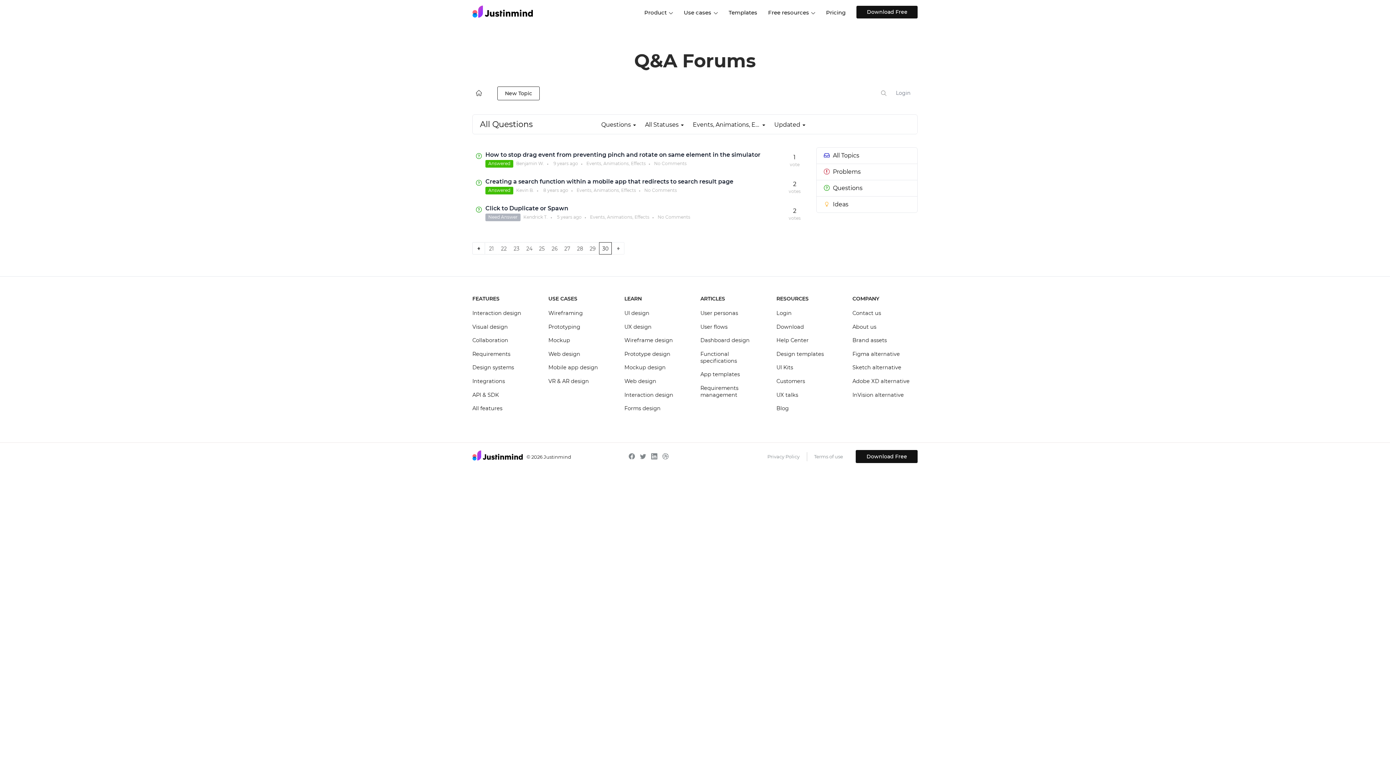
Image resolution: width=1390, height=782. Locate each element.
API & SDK (485, 395)
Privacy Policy (783, 456)
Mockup (559, 340)
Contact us (866, 313)
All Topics (846, 155)
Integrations (488, 381)
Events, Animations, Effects (616, 163)
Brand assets (869, 340)
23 (516, 248)
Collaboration (490, 340)
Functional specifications (718, 358)
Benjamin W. (530, 163)
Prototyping (564, 327)
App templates (720, 374)
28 (580, 248)
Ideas (840, 204)
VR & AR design (568, 381)
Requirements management (719, 392)
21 (491, 248)
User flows (714, 327)
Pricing (836, 12)
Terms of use (828, 456)
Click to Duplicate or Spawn (526, 208)
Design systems (493, 367)
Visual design (490, 327)
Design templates (800, 354)
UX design (638, 327)
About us (864, 327)
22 (504, 248)
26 (555, 248)
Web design (564, 354)
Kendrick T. (535, 217)
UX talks (787, 395)
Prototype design (647, 354)
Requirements (491, 354)
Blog (782, 408)
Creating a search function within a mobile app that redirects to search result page (609, 181)
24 (529, 248)
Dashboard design (725, 340)
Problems (847, 171)
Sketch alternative (876, 367)
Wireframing (565, 313)
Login (903, 93)
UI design (636, 313)
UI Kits (784, 367)
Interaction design (496, 313)
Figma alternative (876, 354)
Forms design (642, 408)
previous (478, 248)
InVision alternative (878, 395)
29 (593, 248)
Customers (790, 381)
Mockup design (645, 367)
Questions (848, 188)
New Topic (518, 93)
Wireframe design (648, 340)
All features (487, 408)
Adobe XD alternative (881, 381)
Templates (743, 12)
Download (790, 327)
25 (542, 248)
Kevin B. (525, 190)
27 (567, 248)
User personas (719, 313)
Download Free (887, 12)
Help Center (792, 340)
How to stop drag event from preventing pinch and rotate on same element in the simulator (623, 154)
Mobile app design (573, 367)
